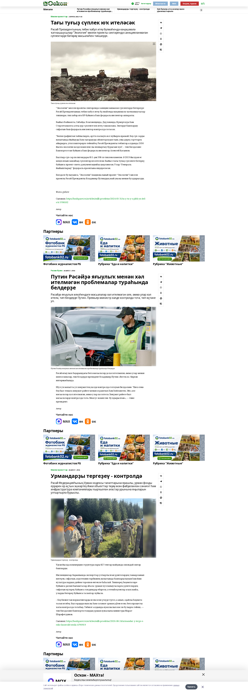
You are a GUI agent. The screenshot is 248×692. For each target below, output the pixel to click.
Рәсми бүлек (57, 271)
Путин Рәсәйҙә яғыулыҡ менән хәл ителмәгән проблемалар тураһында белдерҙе (94, 10)
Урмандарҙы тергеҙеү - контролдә (133, 9)
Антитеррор (146, 3)
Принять (191, 687)
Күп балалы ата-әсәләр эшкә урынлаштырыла (170, 10)
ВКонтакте (160, 3)
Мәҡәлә (48, 9)
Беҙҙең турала (189, 3)
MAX (174, 3)
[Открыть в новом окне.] (63, 222)
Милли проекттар (59, 17)
